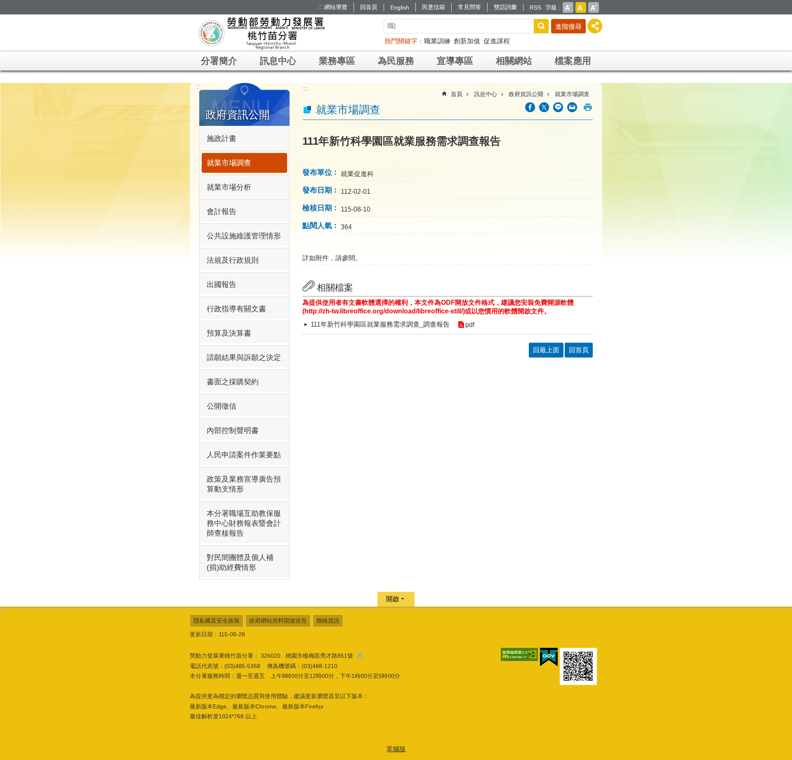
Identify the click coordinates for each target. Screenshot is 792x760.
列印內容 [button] (588, 107)
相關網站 (514, 61)
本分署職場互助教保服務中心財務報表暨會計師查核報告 (244, 523)
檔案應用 (573, 61)
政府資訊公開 (526, 94)
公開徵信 (221, 406)
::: (320, 6)
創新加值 (467, 41)
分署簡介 (219, 61)
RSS (535, 7)
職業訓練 (437, 41)
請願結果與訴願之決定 (244, 357)
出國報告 (221, 284)
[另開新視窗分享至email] (572, 107)
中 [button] (580, 7)
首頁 (456, 94)
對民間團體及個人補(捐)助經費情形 (240, 562)
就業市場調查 (229, 163)
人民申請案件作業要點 (244, 455)
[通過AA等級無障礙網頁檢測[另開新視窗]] (519, 654)
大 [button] (593, 7)
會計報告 (221, 211)
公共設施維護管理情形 (244, 236)
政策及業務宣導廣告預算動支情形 (244, 484)
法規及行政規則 (233, 260)
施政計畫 (221, 138)
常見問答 (469, 7)
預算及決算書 (229, 333)
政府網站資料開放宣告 (278, 620)
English (399, 7)
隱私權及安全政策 (216, 620)
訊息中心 (278, 61)
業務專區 (337, 61)
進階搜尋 (568, 26)
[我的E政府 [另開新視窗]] (549, 657)
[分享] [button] (594, 26)
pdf (469, 324)
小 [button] (568, 7)
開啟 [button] (392, 598)
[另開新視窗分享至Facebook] (530, 107)
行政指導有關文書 (236, 309)
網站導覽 (335, 7)
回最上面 (546, 349)
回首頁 (368, 7)
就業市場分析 (229, 187)
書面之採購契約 (233, 382)
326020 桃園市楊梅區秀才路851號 (308, 655)
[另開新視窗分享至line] (558, 107)
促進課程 (496, 41)
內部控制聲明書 (233, 430)
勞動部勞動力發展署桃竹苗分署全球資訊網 (261, 33)
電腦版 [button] (396, 749)
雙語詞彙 (505, 7)
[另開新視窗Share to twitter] (544, 107)
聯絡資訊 (327, 620)
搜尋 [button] (541, 26)
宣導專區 (455, 61)
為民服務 (396, 61)
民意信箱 (433, 7)
